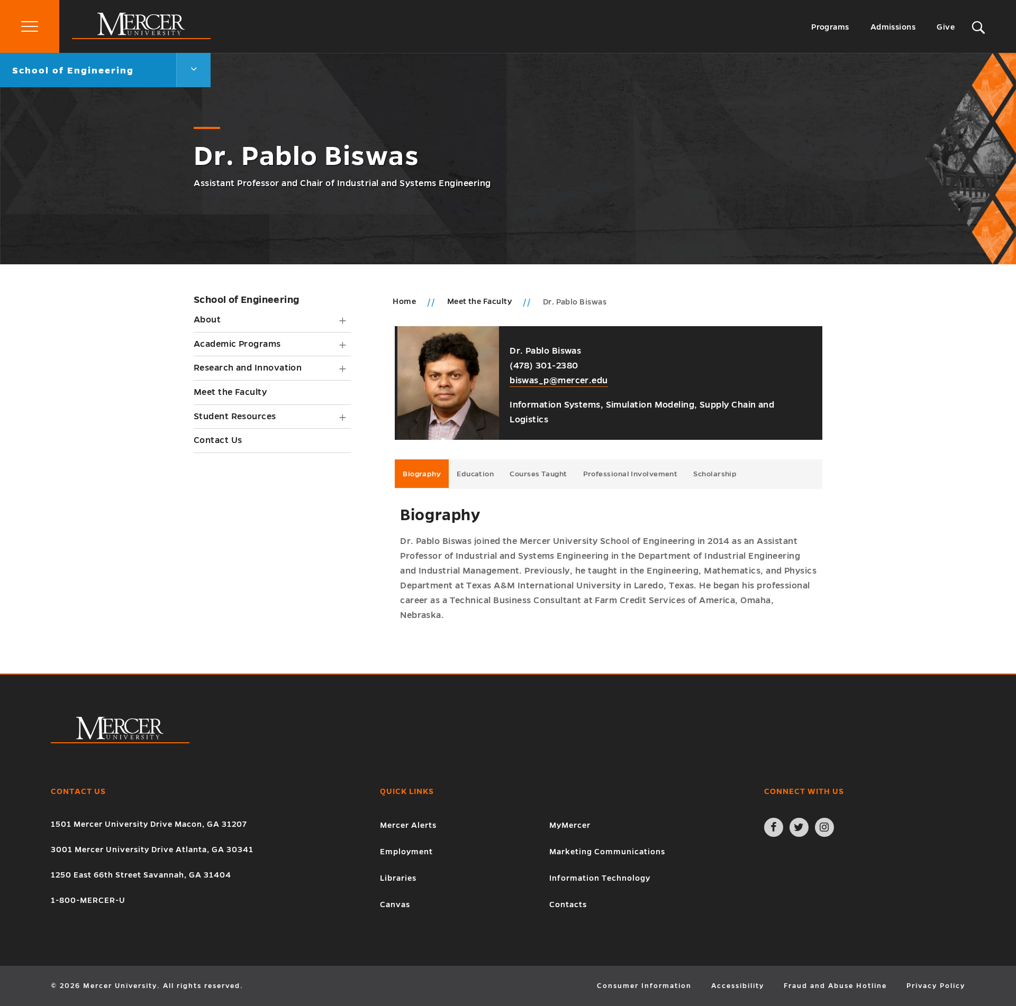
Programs (830, 27)
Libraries (398, 878)
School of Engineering (246, 299)
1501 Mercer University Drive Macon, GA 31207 (149, 824)
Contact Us (218, 440)
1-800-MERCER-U (88, 900)
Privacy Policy (935, 986)
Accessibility (737, 986)
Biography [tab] (422, 474)
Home (404, 301)
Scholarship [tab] (715, 474)
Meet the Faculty (230, 392)
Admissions (893, 27)
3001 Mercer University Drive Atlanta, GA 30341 (152, 849)
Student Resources (235, 416)
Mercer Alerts (408, 825)
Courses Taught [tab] (538, 474)
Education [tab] (475, 474)
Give (946, 27)
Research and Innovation (248, 368)
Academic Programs (237, 344)
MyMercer (570, 825)
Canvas (395, 904)
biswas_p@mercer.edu (559, 380)
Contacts (568, 904)
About (207, 320)
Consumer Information (644, 986)
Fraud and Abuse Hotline (835, 986)
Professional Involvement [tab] (630, 474)
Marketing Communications (607, 851)
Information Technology (599, 878)
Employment (406, 851)
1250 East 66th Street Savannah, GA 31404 (141, 875)
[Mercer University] (141, 36)
